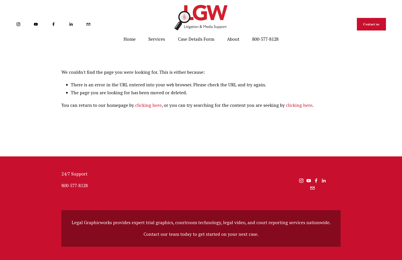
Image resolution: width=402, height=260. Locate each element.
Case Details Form (196, 39)
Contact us (371, 24)
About (233, 39)
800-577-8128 (265, 39)
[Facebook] (53, 24)
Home (130, 39)
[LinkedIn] (71, 24)
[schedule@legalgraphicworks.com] (88, 24)
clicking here (148, 105)
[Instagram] (18, 24)
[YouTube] (36, 24)
